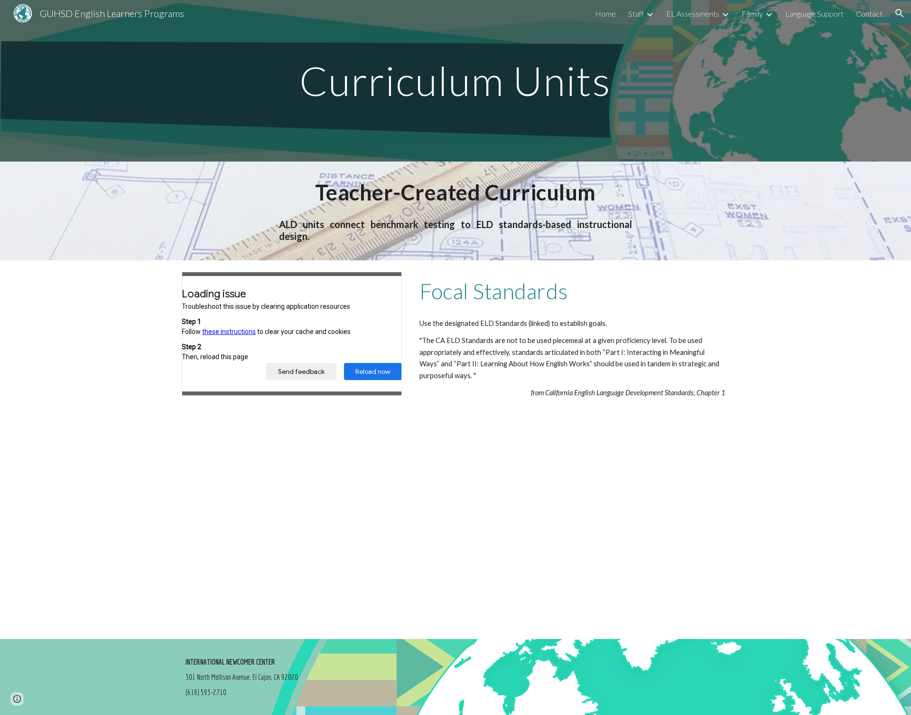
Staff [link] (636, 13)
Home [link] (605, 13)
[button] (899, 13)
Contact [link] (869, 13)
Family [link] (752, 13)
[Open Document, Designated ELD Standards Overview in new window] (384, 284)
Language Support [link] (814, 13)
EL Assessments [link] (692, 13)
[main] (455, 81)
